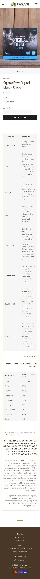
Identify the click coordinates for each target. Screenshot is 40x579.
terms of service (20, 552)
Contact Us (20, 537)
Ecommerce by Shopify (23, 568)
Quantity (7, 108)
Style (5, 97)
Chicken (10, 102)
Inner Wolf (23, 565)
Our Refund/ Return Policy (20, 549)
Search (20, 545)
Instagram (21, 560)
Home (20, 534)
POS (10, 568)
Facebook (21, 557)
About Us (20, 540)
